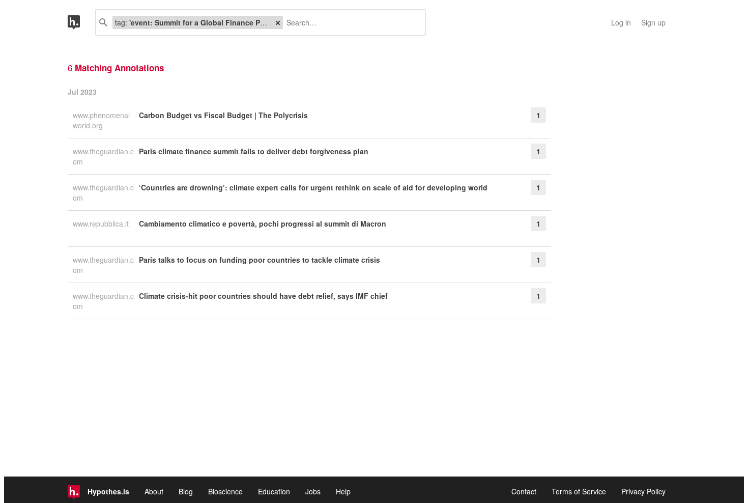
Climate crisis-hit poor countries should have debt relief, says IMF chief (263, 296)
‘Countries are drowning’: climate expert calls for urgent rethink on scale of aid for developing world (313, 187)
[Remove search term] (278, 22)
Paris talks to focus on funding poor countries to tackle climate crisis (259, 260)
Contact (523, 491)
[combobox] (350, 22)
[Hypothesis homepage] (81, 22)
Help (343, 491)
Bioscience (225, 491)
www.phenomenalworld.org (101, 120)
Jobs (313, 491)
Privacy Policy (643, 491)
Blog (186, 491)
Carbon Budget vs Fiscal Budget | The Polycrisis (223, 115)
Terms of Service (579, 491)
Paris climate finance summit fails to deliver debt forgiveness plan (253, 151)
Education (274, 491)
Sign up (653, 22)
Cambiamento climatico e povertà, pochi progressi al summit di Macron (262, 223)
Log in (621, 22)
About (154, 491)
